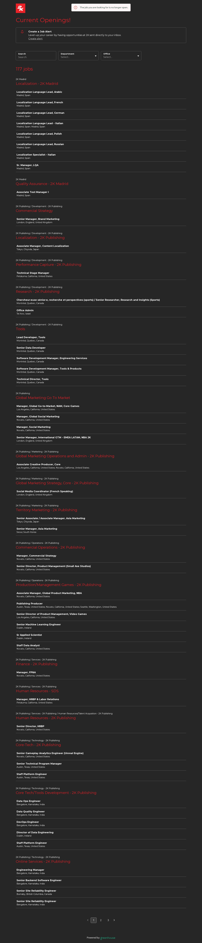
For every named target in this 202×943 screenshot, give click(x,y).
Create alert (35, 38)
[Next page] (114, 920)
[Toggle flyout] (95, 56)
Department (67, 54)
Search (22, 54)
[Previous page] (87, 920)
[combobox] (103, 57)
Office (106, 54)
